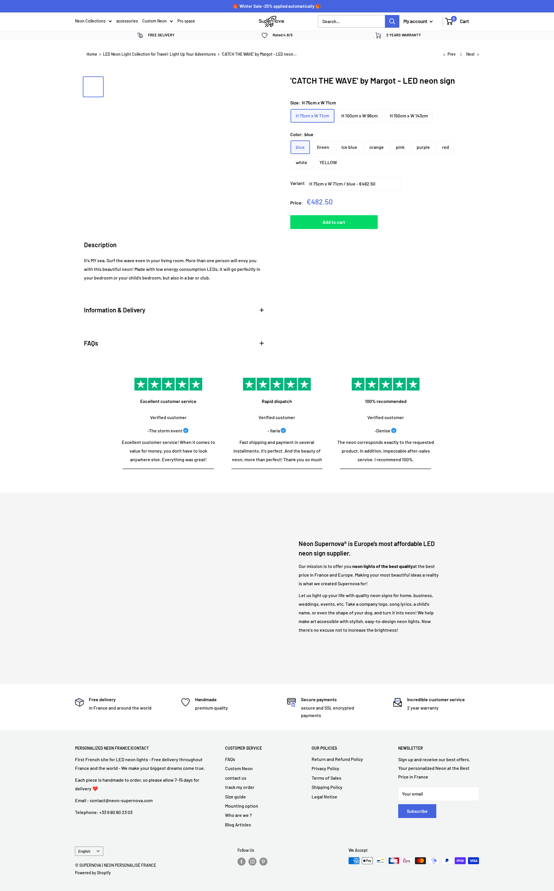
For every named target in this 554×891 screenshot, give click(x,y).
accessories (127, 20)
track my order (239, 787)
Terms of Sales (326, 778)
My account (415, 21)
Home (92, 54)
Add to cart (334, 222)
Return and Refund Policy (337, 759)
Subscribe (417, 811)
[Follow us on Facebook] (241, 861)
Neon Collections (90, 20)
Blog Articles (238, 824)
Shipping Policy (327, 787)
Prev (452, 54)
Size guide (235, 796)
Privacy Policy (325, 768)
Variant (297, 183)
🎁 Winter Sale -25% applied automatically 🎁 (277, 6)
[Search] (392, 21)
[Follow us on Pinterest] (263, 861)
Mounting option (241, 806)
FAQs (230, 759)
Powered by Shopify (93, 872)
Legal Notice (324, 796)
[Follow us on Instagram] (252, 861)
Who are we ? (238, 815)
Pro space (186, 20)
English (84, 851)
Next (470, 54)
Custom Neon (154, 20)
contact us (235, 778)
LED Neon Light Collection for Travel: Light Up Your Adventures (159, 54)
